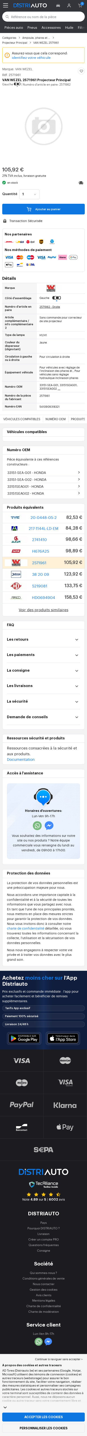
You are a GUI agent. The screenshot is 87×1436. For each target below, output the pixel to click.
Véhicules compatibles (21, 419)
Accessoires (51, 27)
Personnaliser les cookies (44, 1428)
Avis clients (43, 1295)
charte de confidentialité (25, 928)
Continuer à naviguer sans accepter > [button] (59, 1359)
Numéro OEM (56, 419)
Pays (43, 1222)
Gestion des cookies (43, 1289)
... (59, 388)
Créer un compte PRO (43, 1239)
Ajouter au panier (47, 209)
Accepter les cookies (43, 1417)
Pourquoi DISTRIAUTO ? (43, 1228)
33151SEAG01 (25, 486)
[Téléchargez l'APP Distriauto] (24, 1038)
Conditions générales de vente (44, 1278)
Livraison (43, 1234)
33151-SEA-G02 (26, 479)
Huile (69, 27)
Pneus (32, 27)
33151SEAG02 (25, 493)
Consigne (43, 1250)
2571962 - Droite (49, 307)
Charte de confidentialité (43, 1306)
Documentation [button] (21, 759)
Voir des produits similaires (43, 609)
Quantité (9, 194)
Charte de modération (43, 1311)
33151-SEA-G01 (26, 472)
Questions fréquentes (44, 1245)
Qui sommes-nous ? (43, 1273)
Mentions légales (43, 1300)
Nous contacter (43, 1284)
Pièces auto (13, 27)
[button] (58, 5)
